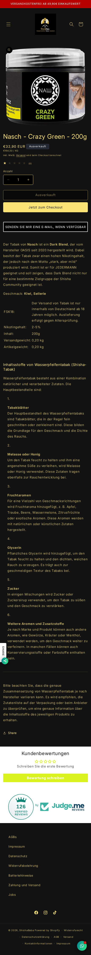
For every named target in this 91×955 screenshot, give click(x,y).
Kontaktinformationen (38, 943)
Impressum (16, 846)
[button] (8, 24)
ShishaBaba (26, 930)
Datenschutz (18, 856)
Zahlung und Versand (24, 885)
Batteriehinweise (20, 875)
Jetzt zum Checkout (46, 207)
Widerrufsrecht (73, 930)
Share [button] (12, 733)
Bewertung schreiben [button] (45, 778)
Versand (20, 155)
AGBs (12, 837)
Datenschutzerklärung (36, 936)
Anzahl (7, 171)
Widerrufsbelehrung (23, 865)
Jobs (12, 894)
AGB (56, 936)
